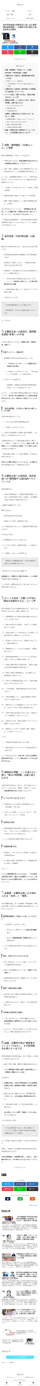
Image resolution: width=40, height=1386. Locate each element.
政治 (5, 1174)
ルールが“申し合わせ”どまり (15, 105)
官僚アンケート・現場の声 (15, 81)
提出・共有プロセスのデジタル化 (16, 122)
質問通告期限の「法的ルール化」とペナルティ (20, 119)
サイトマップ (11, 1377)
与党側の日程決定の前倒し (15, 127)
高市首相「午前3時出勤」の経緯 (16, 73)
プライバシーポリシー (20, 1380)
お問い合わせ (29, 1377)
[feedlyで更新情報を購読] (20, 1198)
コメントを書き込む (20, 1357)
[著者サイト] (7, 1198)
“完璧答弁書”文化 (12, 111)
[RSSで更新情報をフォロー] (32, 1198)
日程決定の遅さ (11, 108)
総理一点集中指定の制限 (14, 124)
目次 (17, 66)
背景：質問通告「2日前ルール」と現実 (18, 70)
